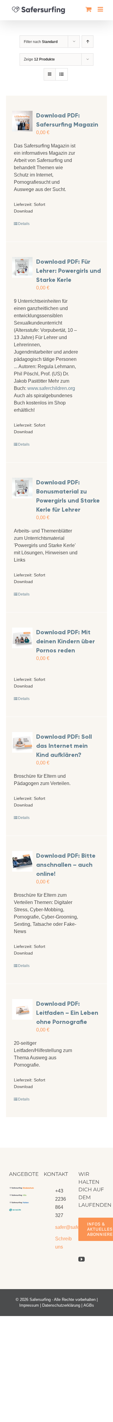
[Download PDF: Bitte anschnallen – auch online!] (22, 861)
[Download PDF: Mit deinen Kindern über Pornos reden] (22, 638)
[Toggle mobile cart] (89, 9)
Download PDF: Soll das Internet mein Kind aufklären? (64, 745)
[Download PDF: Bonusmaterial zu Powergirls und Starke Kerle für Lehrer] (22, 488)
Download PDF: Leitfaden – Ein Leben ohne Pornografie (67, 1012)
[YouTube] (81, 1259)
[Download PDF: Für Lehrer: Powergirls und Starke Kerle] (22, 267)
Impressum (29, 1305)
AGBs (88, 1305)
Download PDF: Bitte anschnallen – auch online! (66, 864)
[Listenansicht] (61, 74)
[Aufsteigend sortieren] (87, 41)
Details (24, 224)
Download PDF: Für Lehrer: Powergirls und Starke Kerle (68, 270)
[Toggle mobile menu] (101, 9)
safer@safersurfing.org (62, 1227)
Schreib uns (62, 1242)
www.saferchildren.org (51, 388)
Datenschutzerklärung (61, 1305)
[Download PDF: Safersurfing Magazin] (22, 121)
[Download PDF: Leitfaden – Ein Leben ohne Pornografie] (22, 1009)
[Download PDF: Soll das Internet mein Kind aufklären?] (22, 742)
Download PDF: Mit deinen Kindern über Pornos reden (65, 641)
